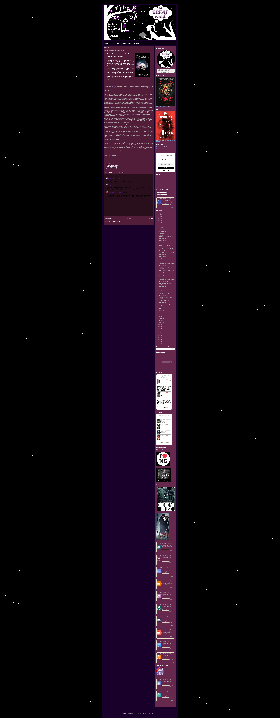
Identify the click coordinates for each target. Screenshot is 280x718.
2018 (159, 326)
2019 (159, 324)
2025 (159, 214)
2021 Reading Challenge (165, 592)
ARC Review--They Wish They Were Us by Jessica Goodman (166, 246)
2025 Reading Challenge (165, 543)
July (160, 235)
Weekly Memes (127, 43)
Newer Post (107, 218)
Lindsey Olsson (163, 421)
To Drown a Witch (162, 420)
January (161, 322)
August (160, 233)
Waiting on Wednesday (163, 242)
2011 (159, 339)
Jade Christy (163, 432)
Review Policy (115, 43)
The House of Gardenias (163, 425)
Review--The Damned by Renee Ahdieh (167, 270)
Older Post (150, 218)
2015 (159, 332)
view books (172, 207)
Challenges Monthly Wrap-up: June (166, 308)
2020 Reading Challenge (165, 604)
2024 (159, 216)
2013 (159, 335)
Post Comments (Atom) (115, 221)
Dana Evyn (163, 394)
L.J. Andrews (163, 437)
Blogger (155, 713)
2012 (159, 337)
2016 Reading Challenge (165, 653)
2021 (159, 222)
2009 (159, 343)
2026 (159, 213)
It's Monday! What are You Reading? (166, 248)
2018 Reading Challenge (165, 629)
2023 (159, 218)
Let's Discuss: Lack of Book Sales (166, 260)
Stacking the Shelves (163, 250)
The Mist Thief (162, 436)
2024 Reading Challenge (165, 555)
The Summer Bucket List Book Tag (166, 252)
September (161, 231)
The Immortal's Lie (163, 431)
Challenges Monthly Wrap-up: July (166, 236)
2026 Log (136, 43)
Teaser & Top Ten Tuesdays (165, 244)
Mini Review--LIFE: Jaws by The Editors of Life (165, 268)
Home (106, 43)
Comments (160, 194)
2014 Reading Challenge (165, 679)
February (161, 320)
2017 (159, 328)
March (160, 318)
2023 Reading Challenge (165, 567)
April (160, 316)
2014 (159, 333)
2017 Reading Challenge (165, 641)
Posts (159, 192)
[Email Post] (123, 172)
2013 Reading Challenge (165, 691)
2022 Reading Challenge (165, 580)
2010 (159, 341)
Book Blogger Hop (162, 238)
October (161, 229)
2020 (159, 224)
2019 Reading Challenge (165, 616)
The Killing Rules (162, 380)
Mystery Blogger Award (164, 300)
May (160, 314)
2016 (159, 330)
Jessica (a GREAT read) (165, 200)
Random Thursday (162, 240)
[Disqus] (128, 194)
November (161, 227)
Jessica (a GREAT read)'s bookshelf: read (164, 376)
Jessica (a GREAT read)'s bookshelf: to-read (164, 416)
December (161, 225)
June (160, 313)
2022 (159, 220)
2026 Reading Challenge (165, 198)
